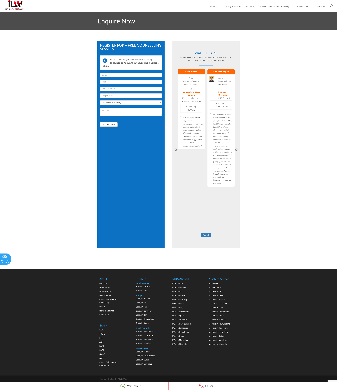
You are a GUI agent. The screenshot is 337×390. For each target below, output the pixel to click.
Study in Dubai (142, 360)
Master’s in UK (215, 291)
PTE (101, 338)
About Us (214, 6)
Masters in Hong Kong (218, 332)
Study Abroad (232, 6)
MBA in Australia (179, 319)
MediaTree (122, 379)
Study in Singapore (144, 331)
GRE (101, 358)
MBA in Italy (177, 307)
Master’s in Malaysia (218, 344)
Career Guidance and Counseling (274, 6)
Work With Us (105, 291)
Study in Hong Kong (144, 335)
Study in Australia (144, 351)
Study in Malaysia (143, 343)
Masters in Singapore (218, 328)
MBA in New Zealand (181, 324)
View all (206, 235)
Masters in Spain (216, 315)
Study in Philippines (144, 339)
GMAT (102, 354)
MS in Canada (215, 287)
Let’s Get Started (109, 124)
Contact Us (321, 6)
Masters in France (217, 299)
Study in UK (141, 302)
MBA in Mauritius (180, 340)
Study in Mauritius (144, 364)
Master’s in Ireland (217, 295)
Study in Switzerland (145, 319)
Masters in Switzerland (219, 311)
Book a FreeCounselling (5, 261)
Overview (103, 283)
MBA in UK (177, 291)
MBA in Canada (179, 287)
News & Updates (106, 310)
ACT (101, 342)
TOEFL (102, 334)
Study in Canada (143, 286)
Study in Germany (144, 311)
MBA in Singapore (180, 328)
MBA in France (178, 303)
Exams (249, 6)
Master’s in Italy (216, 307)
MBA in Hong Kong (180, 332)
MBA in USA (177, 283)
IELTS (101, 329)
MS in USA (213, 283)
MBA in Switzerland (181, 311)
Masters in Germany (218, 303)
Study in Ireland (143, 298)
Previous (175, 149)
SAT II (101, 350)
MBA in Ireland (178, 295)
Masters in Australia (218, 319)
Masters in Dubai (216, 336)
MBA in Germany (179, 299)
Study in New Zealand (145, 355)
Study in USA (141, 290)
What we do (104, 287)
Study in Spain (142, 323)
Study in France (143, 307)
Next (236, 149)
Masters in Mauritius (218, 340)
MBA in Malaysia (179, 344)
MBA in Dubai (178, 336)
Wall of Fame (302, 6)
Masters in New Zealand (219, 324)
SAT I (101, 346)
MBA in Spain (178, 315)
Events (102, 306)
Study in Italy (141, 315)
